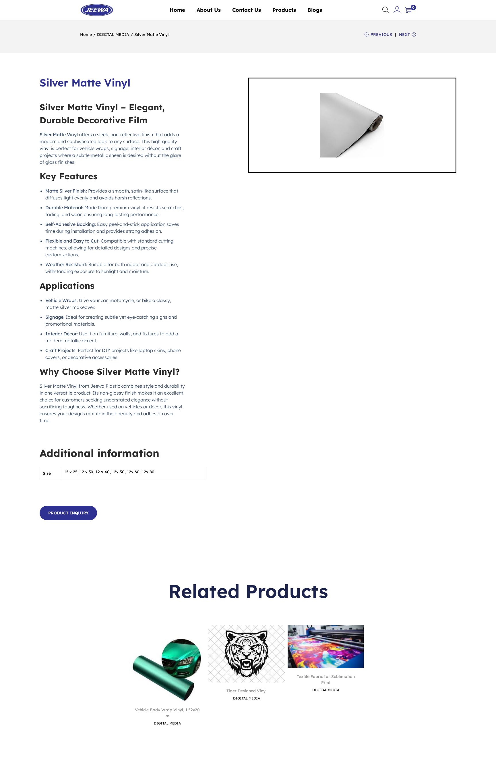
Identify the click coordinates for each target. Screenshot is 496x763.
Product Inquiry (68, 513)
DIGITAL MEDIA (113, 34)
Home (86, 34)
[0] (408, 10)
